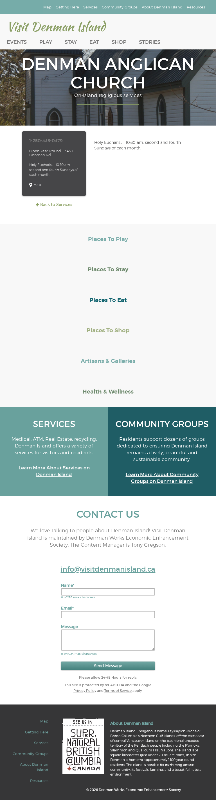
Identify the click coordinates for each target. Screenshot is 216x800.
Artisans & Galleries (108, 361)
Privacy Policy (84, 690)
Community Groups (120, 7)
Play (45, 42)
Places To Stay (108, 269)
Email (67, 608)
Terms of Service (118, 690)
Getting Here (67, 7)
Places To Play (108, 239)
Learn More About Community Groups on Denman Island (162, 478)
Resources (196, 7)
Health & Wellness (108, 391)
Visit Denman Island (56, 26)
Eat (94, 42)
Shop (119, 42)
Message (69, 626)
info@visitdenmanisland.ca (107, 569)
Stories (149, 42)
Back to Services (55, 204)
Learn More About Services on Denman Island (54, 471)
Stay (71, 42)
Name (67, 585)
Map (47, 7)
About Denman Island (162, 7)
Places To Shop (108, 330)
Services (90, 7)
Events (17, 42)
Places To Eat (108, 300)
